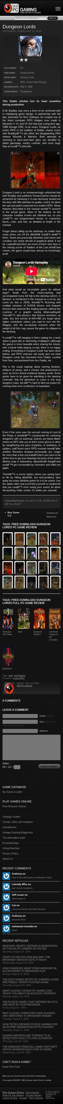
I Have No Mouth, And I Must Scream (28, 909)
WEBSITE (43, 731)
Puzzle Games (33, 1095)
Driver (14, 930)
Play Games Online (13, 1092)
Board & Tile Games (13, 1095)
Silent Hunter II (18, 899)
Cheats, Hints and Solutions (18, 822)
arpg (11, 675)
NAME (47, 716)
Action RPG (19, 678)
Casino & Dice (10, 1098)
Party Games (36, 1098)
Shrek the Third (19, 920)
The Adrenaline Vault (14, 837)
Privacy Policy (10, 853)
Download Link (52, 513)
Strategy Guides (11, 816)
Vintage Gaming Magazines (18, 832)
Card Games (32, 1092)
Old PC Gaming (24, 686)
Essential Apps (11, 843)
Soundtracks (9, 827)
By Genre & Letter (12, 792)
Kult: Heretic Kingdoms (22, 888)
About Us (8, 858)
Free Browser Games (14, 806)
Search (52, 18)
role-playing (19, 675)
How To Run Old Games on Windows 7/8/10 (32, 877)
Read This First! (11, 1066)
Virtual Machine (11, 848)
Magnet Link (51, 516)
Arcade (23, 1098)
